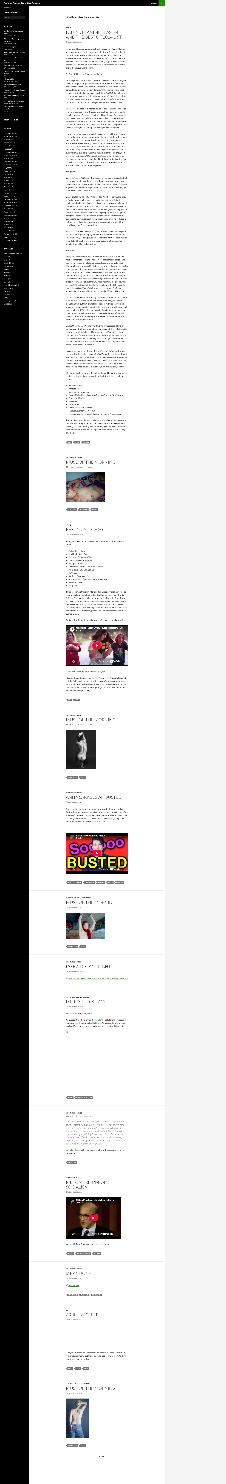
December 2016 (9, 199)
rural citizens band (80, 997)
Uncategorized (9, 301)
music (68, 525)
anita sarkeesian (74, 882)
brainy (69, 793)
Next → (102, 1456)
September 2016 (9, 206)
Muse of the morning (91, 902)
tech (5, 298)
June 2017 (7, 184)
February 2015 (9, 234)
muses (79, 457)
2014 (69, 442)
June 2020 (7, 158)
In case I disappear (10, 47)
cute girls (72, 509)
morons (119, 882)
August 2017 (8, 177)
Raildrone (96, 1023)
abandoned (72, 1295)
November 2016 (9, 202)
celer (78, 1368)
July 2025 (7, 140)
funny (6, 269)
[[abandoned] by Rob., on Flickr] (73, 1285)
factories (85, 1295)
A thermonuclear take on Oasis (14, 52)
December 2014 (9, 240)
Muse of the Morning (91, 462)
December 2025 (9, 133)
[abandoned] (81, 1273)
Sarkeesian (7, 288)
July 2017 (7, 180)
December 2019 (9, 162)
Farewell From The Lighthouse (14, 90)
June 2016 (7, 209)
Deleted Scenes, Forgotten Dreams (22, 3)
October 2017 (9, 174)
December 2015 (9, 215)
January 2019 (8, 171)
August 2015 (8, 221)
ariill (70, 1368)
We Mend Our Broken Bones (14, 101)
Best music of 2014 (87, 529)
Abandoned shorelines (11, 254)
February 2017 (9, 193)
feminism (100, 882)
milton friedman (83, 1253)
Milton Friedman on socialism (89, 1184)
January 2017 (8, 196)
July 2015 (7, 224)
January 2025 (8, 143)
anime (68, 28)
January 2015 (8, 237)
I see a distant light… (90, 966)
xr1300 (6, 304)
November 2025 (9, 136)
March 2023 (8, 146)
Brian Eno (70, 1150)
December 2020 (9, 152)
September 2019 (9, 165)
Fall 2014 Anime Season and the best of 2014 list (94, 34)
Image (70, 467)
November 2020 (9, 155)
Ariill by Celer (82, 1314)
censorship (77, 793)
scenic (79, 962)
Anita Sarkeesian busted (94, 797)
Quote (71, 1116)
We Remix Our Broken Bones (14, 95)
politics (76, 1178)
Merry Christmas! (86, 1001)
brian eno (72, 1162)
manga (86, 442)
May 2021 (7, 149)
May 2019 (7, 168)
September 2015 (9, 218)
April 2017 (7, 187)
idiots (110, 882)
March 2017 (8, 190)
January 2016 (8, 212)
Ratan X (154, 3)
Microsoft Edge (9, 79)
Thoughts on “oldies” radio (13, 66)
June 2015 (7, 228)
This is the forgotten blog (12, 84)
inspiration (71, 457)
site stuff (7, 294)
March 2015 (8, 231)
